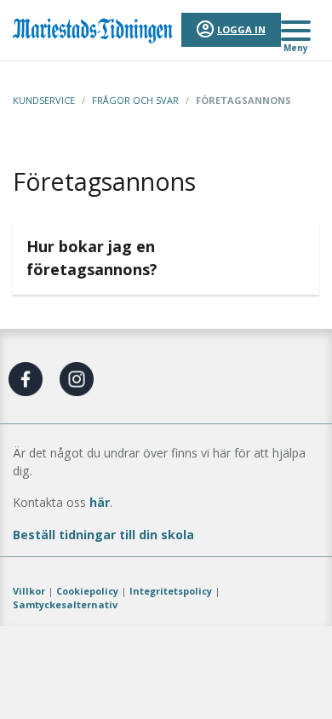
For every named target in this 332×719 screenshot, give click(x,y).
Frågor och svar (135, 100)
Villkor (29, 590)
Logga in (241, 29)
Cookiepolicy (87, 590)
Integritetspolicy (170, 590)
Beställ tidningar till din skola (103, 534)
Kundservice (44, 100)
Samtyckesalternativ (65, 604)
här (99, 502)
